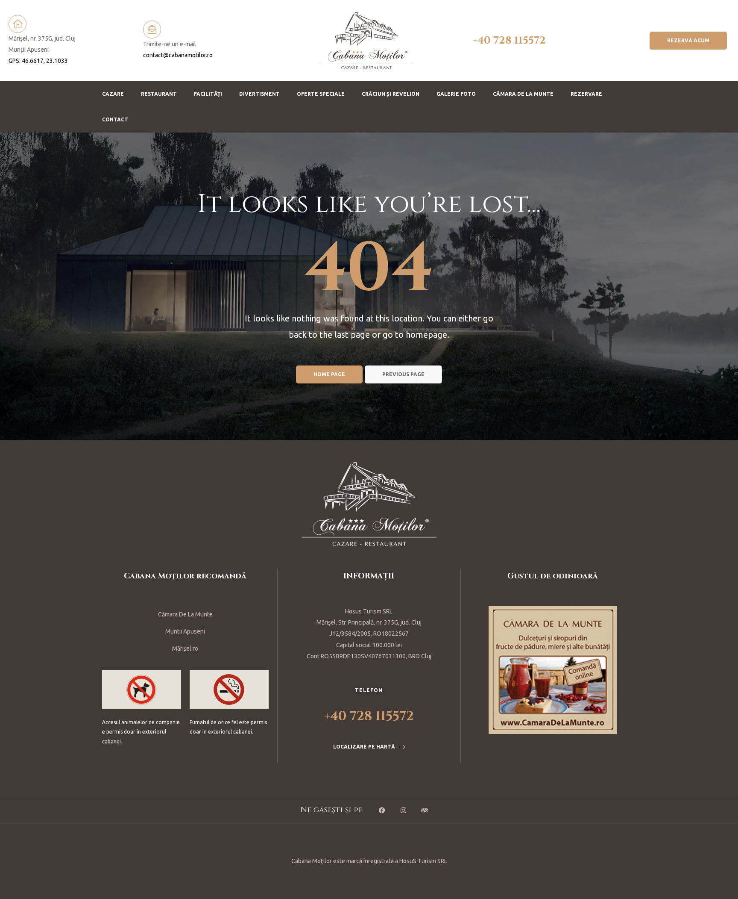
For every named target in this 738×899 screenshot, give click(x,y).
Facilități (208, 94)
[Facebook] (381, 810)
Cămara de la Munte (523, 94)
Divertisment (259, 94)
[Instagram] (403, 810)
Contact (115, 119)
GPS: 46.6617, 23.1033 (38, 60)
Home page (329, 374)
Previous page (403, 374)
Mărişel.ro (185, 648)
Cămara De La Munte (185, 614)
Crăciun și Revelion (390, 94)
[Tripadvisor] (424, 810)
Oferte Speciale (321, 94)
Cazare (113, 94)
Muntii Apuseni (185, 631)
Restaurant (159, 94)
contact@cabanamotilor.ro (178, 55)
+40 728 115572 (509, 40)
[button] (688, 41)
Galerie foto (456, 94)
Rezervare (586, 94)
